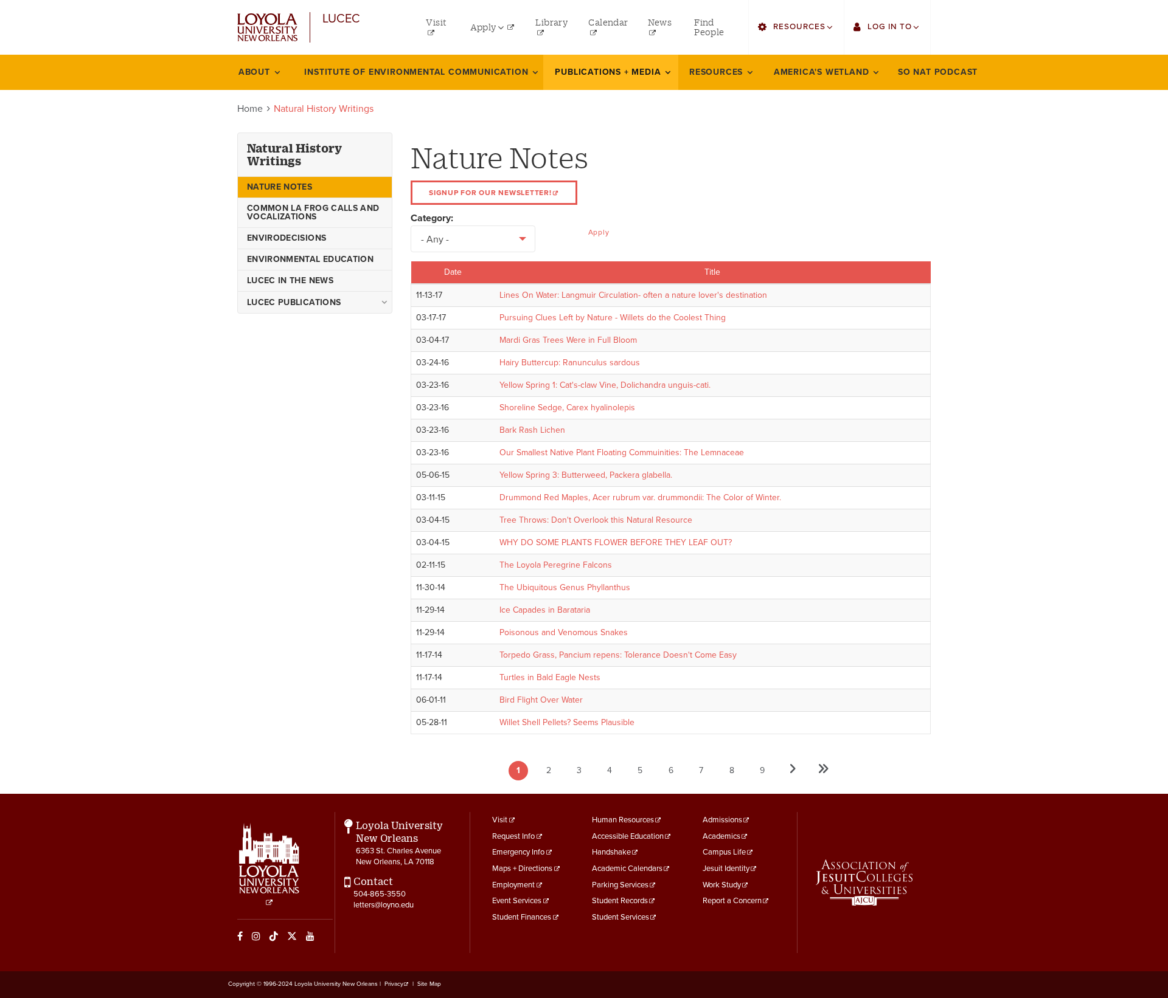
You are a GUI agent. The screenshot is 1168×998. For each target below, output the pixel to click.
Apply (599, 232)
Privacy (393, 984)
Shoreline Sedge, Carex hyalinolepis (567, 407)
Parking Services (620, 885)
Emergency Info (518, 852)
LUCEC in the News (290, 280)
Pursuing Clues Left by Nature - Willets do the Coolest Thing (612, 317)
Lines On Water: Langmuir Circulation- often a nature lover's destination (633, 295)
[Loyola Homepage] (269, 865)
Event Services (516, 901)
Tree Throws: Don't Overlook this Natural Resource (595, 520)
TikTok (273, 936)
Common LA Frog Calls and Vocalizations (313, 212)
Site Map (429, 984)
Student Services (620, 917)
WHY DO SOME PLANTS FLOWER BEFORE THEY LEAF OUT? (615, 542)
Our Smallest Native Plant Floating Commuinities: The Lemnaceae (621, 452)
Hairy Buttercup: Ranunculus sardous (569, 362)
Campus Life (724, 852)
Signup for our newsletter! (490, 192)
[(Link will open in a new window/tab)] (864, 882)
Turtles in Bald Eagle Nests (549, 677)
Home (250, 109)
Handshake (611, 852)
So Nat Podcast (938, 72)
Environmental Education (310, 259)
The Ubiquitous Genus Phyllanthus (564, 587)
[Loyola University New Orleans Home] (267, 28)
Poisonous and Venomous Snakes (563, 632)
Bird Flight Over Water (541, 700)
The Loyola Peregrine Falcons (555, 565)
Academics (721, 836)
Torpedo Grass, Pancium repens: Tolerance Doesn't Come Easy (618, 655)
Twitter (292, 936)
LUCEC (341, 19)
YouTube (310, 936)
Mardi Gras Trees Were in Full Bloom (568, 340)
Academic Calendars (627, 868)
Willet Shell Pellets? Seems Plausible (566, 722)
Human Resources (623, 820)
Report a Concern (732, 901)
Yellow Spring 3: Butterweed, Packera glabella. (585, 475)
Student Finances (521, 917)
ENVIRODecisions (286, 238)
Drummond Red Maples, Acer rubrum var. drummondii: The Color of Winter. (640, 497)
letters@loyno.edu (383, 905)
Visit (499, 820)
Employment (513, 885)
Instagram (256, 936)
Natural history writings (294, 154)
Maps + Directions (522, 868)
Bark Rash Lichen (532, 430)
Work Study (722, 885)
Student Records (620, 901)
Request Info (513, 836)
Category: (432, 218)
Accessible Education (628, 836)
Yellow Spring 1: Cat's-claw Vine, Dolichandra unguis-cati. (605, 385)
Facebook (240, 936)
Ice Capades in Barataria (544, 610)
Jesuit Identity (726, 868)
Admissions (722, 820)
